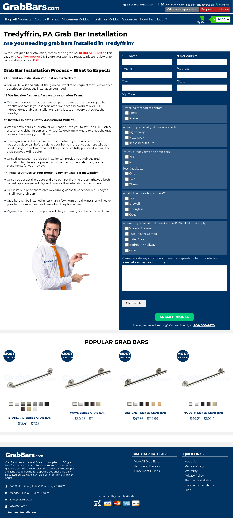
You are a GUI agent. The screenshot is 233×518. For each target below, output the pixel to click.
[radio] (11, 404)
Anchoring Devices (147, 466)
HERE (35, 60)
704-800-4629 (174, 4)
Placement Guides (75, 19)
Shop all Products (17, 19)
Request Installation (215, 9)
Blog (188, 490)
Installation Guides (105, 19)
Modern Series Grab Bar (203, 412)
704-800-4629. (204, 325)
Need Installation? (153, 19)
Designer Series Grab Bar (145, 412)
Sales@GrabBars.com (141, 4)
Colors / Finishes (47, 19)
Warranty (191, 471)
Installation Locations (199, 485)
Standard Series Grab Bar (29, 417)
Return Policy (194, 466)
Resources (129, 19)
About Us (191, 461)
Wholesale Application (182, 9)
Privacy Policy (194, 475)
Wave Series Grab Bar (87, 412)
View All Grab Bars (146, 461)
